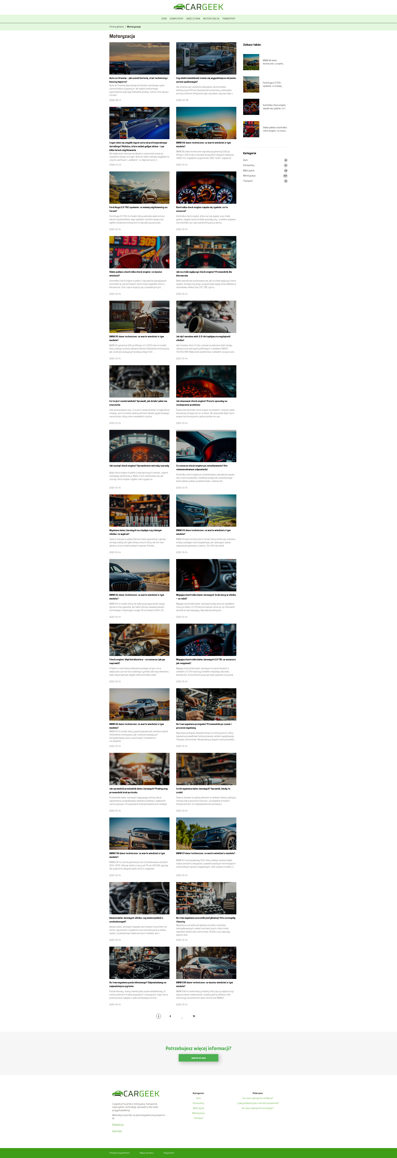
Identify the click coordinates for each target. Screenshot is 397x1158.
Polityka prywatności (119, 1153)
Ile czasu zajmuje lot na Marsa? (258, 1098)
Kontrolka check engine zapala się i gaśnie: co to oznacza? (202, 209)
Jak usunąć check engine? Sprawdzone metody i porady (139, 466)
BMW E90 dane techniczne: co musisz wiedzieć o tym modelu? (204, 984)
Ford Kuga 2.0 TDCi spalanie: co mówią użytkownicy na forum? (138, 209)
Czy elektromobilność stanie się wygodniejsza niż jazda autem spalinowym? (206, 80)
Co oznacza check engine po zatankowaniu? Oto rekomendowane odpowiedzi (201, 467)
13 (194, 1016)
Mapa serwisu (147, 1153)
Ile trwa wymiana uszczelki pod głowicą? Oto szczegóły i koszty (205, 920)
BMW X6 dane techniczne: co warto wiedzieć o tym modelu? (203, 144)
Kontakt (117, 1131)
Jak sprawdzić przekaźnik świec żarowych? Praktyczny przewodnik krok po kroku (138, 790)
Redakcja (118, 1125)
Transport (228, 18)
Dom (164, 18)
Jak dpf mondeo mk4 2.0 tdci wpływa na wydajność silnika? (203, 338)
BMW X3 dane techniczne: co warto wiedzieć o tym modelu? (203, 532)
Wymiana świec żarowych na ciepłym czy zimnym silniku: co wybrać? (135, 532)
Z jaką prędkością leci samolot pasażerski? (258, 1103)
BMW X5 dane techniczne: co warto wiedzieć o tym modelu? (136, 338)
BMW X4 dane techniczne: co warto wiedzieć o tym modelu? (136, 597)
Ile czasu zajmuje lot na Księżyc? (258, 1108)
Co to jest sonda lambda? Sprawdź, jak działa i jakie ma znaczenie (138, 403)
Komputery (176, 18)
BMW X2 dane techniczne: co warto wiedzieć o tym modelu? (136, 726)
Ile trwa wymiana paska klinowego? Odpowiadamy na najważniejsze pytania (137, 984)
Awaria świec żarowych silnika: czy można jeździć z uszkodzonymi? (136, 920)
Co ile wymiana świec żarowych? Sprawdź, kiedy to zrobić (203, 790)
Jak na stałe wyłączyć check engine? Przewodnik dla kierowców (204, 274)
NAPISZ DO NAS (199, 1058)
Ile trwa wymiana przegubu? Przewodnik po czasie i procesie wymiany (204, 726)
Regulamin (169, 1153)
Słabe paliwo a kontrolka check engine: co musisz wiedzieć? (135, 274)
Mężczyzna (193, 18)
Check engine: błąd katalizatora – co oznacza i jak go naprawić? (137, 661)
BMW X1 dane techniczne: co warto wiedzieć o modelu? (205, 853)
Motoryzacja (211, 18)
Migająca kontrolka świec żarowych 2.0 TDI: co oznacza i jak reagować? (206, 661)
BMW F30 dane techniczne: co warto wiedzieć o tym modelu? (137, 855)
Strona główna (116, 27)
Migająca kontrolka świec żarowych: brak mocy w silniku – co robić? (206, 597)
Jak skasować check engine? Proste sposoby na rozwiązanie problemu (201, 403)
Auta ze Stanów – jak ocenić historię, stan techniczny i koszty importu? (138, 80)
